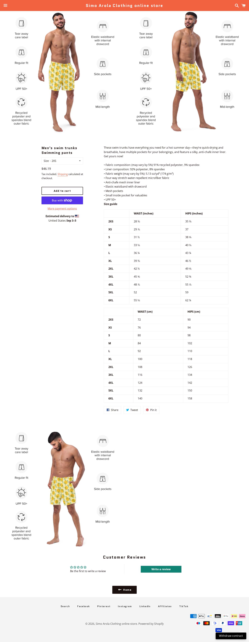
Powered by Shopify (151, 624)
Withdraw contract (231, 636)
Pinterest (103, 606)
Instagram (125, 606)
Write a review (161, 569)
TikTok (183, 606)
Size (46, 161)
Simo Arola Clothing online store (124, 5)
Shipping (63, 174)
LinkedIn (145, 606)
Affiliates (165, 606)
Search (65, 606)
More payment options (62, 208)
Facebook (83, 606)
